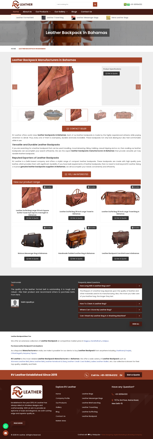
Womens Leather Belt (20, 361)
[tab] (110, 286)
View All (135, 324)
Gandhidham (96, 341)
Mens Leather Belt (37, 361)
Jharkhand (120, 350)
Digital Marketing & (120, 435)
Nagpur (87, 341)
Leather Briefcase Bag (91, 403)
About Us (27, 11)
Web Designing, (107, 435)
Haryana (26, 353)
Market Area (61, 420)
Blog (57, 412)
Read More (18, 423)
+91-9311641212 (136, 4)
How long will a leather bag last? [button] (95, 286)
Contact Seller (77, 128)
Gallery (58, 407)
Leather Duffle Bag (90, 412)
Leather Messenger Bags (87, 17)
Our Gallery (60, 11)
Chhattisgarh (16, 353)
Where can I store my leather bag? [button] (96, 309)
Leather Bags (87, 394)
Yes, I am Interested (78, 174)
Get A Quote (33, 218)
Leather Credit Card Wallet (79, 361)
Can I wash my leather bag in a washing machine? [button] (103, 315)
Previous (14, 86)
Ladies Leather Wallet (100, 361)
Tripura (33, 353)
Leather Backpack (89, 416)
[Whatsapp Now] (5, 426)
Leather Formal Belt (25, 17)
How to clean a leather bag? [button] (93, 303)
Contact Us (86, 11)
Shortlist (49, 187)
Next (138, 86)
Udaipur (105, 341)
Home (16, 11)
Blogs (74, 11)
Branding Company (135, 435)
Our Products (42, 11)
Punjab (128, 350)
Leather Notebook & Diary (56, 361)
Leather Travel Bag (55, 17)
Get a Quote (133, 374)
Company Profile (63, 398)
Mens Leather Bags (119, 17)
